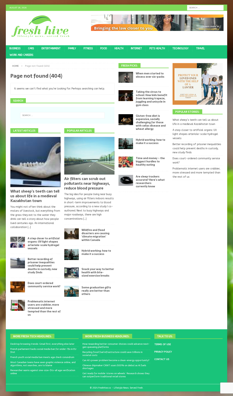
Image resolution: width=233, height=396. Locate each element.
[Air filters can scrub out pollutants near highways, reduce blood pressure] (89, 156)
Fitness (88, 48)
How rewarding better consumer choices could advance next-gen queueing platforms (115, 345)
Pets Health (157, 48)
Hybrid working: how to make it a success (96, 252)
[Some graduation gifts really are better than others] (71, 291)
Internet (136, 48)
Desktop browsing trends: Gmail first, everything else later (42, 344)
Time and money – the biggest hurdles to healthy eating (150, 161)
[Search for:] (205, 7)
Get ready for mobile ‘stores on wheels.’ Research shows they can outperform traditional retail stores (115, 374)
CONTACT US (161, 359)
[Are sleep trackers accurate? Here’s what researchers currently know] (126, 180)
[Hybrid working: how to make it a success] (71, 254)
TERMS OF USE (162, 344)
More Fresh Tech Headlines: (32, 336)
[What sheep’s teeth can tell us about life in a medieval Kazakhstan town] (35, 162)
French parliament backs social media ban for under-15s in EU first (43, 350)
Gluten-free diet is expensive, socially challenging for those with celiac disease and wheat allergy (151, 122)
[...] (29, 227)
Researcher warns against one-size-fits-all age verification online (42, 371)
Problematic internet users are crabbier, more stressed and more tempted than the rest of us (44, 308)
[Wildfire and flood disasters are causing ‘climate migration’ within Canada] (71, 233)
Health (118, 48)
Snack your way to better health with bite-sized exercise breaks (98, 272)
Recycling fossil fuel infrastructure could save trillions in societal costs (112, 353)
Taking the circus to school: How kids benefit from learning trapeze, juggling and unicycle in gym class (151, 98)
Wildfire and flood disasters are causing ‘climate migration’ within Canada (95, 235)
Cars (31, 48)
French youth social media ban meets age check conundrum (42, 357)
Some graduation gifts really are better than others (96, 290)
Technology (180, 48)
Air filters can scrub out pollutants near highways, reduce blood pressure (87, 183)
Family (72, 48)
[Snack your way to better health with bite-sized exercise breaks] (71, 272)
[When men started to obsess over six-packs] (126, 77)
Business (15, 48)
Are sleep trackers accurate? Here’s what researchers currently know (150, 182)
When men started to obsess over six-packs (150, 75)
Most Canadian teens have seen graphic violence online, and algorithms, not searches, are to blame (43, 363)
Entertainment (51, 48)
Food (103, 48)
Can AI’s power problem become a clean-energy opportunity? (115, 360)
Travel (200, 48)
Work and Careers (21, 55)
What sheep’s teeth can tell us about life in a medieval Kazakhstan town (34, 196)
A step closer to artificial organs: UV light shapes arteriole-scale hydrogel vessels (44, 243)
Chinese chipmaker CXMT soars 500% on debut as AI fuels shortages (114, 366)
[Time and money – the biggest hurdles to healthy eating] (126, 162)
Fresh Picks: (129, 66)
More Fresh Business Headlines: (107, 336)
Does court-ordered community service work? (44, 284)
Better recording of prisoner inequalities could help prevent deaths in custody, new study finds (42, 265)
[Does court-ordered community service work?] (17, 286)
